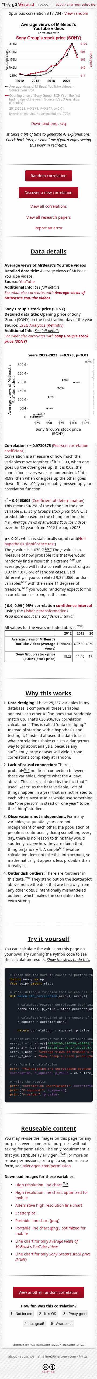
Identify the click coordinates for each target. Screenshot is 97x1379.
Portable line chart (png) (37, 1220)
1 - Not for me (21, 1314)
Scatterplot (25, 1213)
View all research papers (48, 217)
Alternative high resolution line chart (48, 1205)
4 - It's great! (34, 1324)
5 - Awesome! (61, 1324)
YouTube (27, 281)
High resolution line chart (38, 1184)
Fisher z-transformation (45, 610)
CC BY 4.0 (48, 1372)
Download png (44, 123)
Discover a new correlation (48, 192)
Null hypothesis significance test (45, 541)
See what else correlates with (45, 295)
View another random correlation (48, 1292)
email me (73, 4)
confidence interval (74, 605)
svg (63, 123)
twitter (84, 1356)
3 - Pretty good (74, 1314)
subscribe (88, 4)
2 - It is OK (47, 1314)
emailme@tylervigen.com (57, 1356)
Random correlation (49, 175)
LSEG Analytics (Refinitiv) (41, 325)
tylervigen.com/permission (47, 1165)
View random (76, 13)
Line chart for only (46, 1244)
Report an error (48, 227)
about (60, 4)
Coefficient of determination (58, 500)
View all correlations (48, 206)
